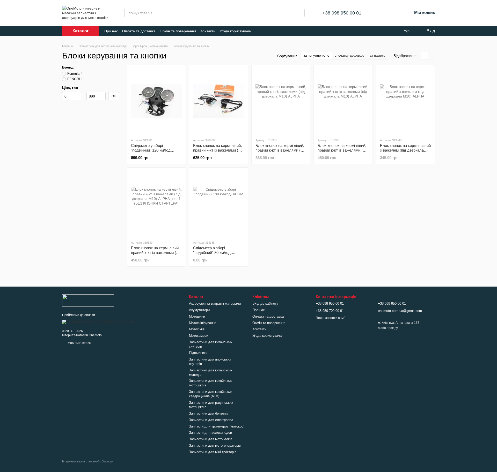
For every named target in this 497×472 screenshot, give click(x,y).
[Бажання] (394, 13)
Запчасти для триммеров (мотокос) (216, 426)
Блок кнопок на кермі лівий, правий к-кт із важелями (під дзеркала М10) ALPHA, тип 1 (218, 152)
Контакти (207, 31)
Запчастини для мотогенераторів (215, 445)
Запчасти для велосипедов (210, 432)
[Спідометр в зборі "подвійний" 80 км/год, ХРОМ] (218, 203)
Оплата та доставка (139, 31)
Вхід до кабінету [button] (265, 303)
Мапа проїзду (388, 328)
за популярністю (316, 55)
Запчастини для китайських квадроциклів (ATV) (210, 394)
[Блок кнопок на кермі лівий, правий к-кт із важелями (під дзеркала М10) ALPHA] (280, 101)
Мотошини (197, 316)
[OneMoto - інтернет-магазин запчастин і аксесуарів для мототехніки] (88, 300)
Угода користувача (235, 31)
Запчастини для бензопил (209, 413)
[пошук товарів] (300, 13)
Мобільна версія (79, 343)
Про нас (111, 31)
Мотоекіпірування (202, 323)
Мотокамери (198, 336)
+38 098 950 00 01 (341, 13)
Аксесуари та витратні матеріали (215, 303)
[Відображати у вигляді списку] (431, 55)
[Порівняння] (381, 13)
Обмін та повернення (178, 31)
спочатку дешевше (349, 55)
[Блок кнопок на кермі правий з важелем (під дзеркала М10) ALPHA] (405, 101)
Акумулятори (199, 310)
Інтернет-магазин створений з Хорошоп (88, 461)
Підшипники (198, 353)
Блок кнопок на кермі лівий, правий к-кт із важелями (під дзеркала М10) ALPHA (280, 150)
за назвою (377, 55)
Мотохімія (196, 329)
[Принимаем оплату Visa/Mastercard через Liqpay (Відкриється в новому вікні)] (100, 321)
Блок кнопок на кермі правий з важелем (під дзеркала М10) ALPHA (405, 150)
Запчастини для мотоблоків (210, 439)
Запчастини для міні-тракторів (212, 452)
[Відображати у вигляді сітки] (424, 55)
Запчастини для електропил (211, 420)
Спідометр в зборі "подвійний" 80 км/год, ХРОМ (212, 252)
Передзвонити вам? (330, 318)
